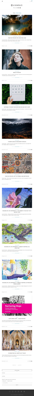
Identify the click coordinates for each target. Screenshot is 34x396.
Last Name (3, 376)
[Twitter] (14, 7)
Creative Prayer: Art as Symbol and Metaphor (17, 176)
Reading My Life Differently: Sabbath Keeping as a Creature (17, 247)
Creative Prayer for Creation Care (17, 38)
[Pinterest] (17, 7)
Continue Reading (17, 77)
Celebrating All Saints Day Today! (17, 353)
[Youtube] (21, 391)
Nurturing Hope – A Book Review (17, 318)
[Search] (30, 1)
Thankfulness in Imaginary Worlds (17, 141)
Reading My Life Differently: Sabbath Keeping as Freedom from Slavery (17, 283)
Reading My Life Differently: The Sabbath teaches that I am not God (17, 211)
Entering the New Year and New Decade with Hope (17, 107)
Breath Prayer (17, 72)
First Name (3, 372)
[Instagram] (16, 7)
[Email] (20, 7)
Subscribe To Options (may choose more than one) (9, 379)
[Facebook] (13, 7)
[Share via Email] (31, 45)
